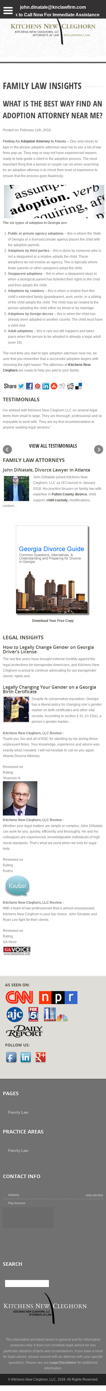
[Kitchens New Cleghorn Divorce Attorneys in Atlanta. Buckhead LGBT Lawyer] (53, 44)
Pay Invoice (16, 1203)
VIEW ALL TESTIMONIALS (53, 447)
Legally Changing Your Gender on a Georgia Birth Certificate (49, 689)
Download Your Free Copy (53, 621)
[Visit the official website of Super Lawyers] (24, 1233)
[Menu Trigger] (8, 10)
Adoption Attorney (35, 141)
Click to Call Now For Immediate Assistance (53, 14)
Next (98, 449)
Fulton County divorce (69, 494)
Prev (7, 449)
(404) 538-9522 (94, 1195)
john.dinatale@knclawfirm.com (53, 7)
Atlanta (13, 1195)
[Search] (45, 1283)
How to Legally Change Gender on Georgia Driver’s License (48, 649)
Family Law (18, 1112)
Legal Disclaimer (63, 1363)
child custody (57, 500)
